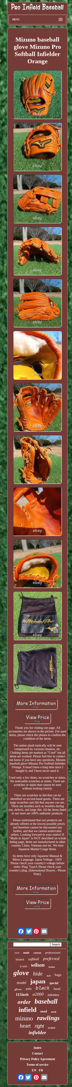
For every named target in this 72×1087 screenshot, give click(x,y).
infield (27, 1009)
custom (37, 952)
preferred (51, 958)
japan (37, 981)
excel (17, 952)
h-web (23, 966)
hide (38, 974)
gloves (18, 989)
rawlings (48, 1018)
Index (37, 1047)
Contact (37, 1053)
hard (57, 989)
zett (29, 988)
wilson (38, 965)
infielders (53, 995)
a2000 (38, 994)
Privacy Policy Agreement (37, 1059)
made (26, 952)
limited (20, 959)
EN (34, 1070)
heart (25, 1026)
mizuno (24, 1018)
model (21, 983)
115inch (22, 994)
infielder (37, 1032)
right (39, 1026)
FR (41, 1070)
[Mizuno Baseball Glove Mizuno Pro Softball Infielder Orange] (37, 95)
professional (52, 952)
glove (21, 973)
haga (58, 975)
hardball (51, 1028)
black (43, 988)
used (43, 1011)
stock (53, 1011)
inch (49, 976)
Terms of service (37, 1064)
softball (33, 959)
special (53, 983)
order (24, 1002)
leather (52, 967)
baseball (46, 1001)
